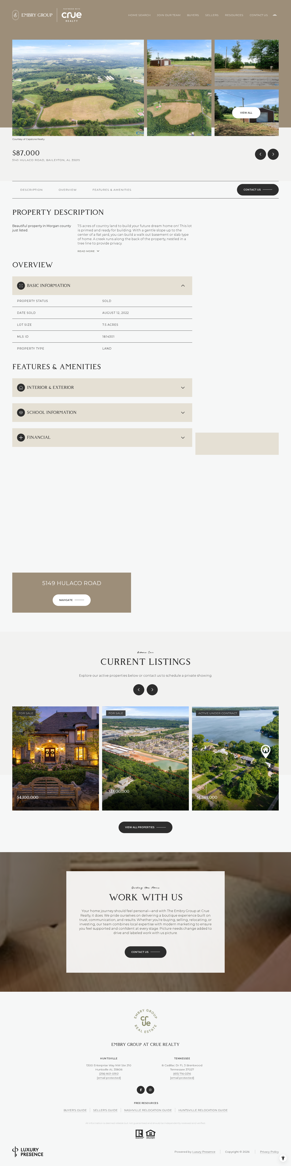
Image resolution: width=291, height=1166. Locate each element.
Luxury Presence (203, 1152)
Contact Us (259, 15)
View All (246, 112)
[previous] (138, 689)
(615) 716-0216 (182, 1073)
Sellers (212, 15)
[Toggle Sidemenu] (275, 15)
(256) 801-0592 (109, 1073)
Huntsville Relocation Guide (203, 1110)
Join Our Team (169, 15)
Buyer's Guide (75, 1110)
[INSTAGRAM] (150, 1090)
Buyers (193, 15)
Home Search (139, 15)
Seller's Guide (105, 1110)
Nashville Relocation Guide (148, 1110)
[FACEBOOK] (141, 1090)
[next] (152, 689)
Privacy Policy (269, 1152)
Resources (234, 15)
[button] (258, 189)
